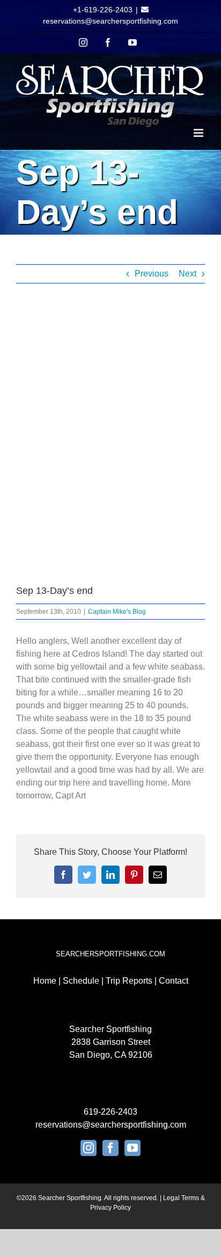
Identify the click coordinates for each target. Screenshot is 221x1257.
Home (44, 980)
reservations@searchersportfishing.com (110, 21)
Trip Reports (129, 980)
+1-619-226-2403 (102, 9)
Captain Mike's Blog (117, 611)
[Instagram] (88, 1148)
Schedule (81, 980)
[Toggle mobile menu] (199, 133)
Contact (173, 980)
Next (187, 273)
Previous (151, 273)
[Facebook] (110, 1148)
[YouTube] (132, 1148)
